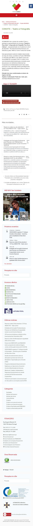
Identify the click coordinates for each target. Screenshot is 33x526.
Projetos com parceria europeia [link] (14, 404)
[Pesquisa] (28, 275)
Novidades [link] (9, 392)
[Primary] (16, 15)
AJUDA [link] (8, 288)
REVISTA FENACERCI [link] (11, 298)
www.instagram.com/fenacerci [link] (12, 444)
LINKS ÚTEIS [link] (9, 300)
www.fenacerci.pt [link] (9, 436)
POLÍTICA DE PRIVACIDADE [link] (13, 294)
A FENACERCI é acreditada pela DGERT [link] (14, 498)
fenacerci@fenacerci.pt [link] (10, 434)
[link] (31, 6)
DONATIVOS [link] (9, 296)
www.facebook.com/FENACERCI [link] (13, 438)
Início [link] (3, 21)
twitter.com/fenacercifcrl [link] (11, 442)
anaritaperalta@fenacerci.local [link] (10, 78)
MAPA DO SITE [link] (10, 302)
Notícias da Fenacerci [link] (11, 21)
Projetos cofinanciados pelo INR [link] (11, 23)
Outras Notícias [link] (10, 398)
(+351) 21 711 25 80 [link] (10, 427)
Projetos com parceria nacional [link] (14, 402)
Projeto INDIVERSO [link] (24, 23)
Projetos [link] (8, 400)
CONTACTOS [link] (9, 292)
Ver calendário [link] (8, 263)
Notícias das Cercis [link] (11, 396)
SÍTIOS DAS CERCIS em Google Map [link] (15, 304)
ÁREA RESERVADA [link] (10, 290)
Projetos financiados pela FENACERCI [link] (15, 406)
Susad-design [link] (27, 521)
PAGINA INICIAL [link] (10, 286)
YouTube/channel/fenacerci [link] (12, 446)
